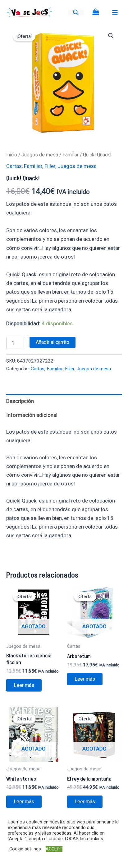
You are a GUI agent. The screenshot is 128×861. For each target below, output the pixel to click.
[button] (111, 35)
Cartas (14, 166)
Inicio (11, 155)
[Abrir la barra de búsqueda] (76, 12)
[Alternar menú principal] (115, 12)
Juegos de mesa (39, 155)
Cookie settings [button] (25, 849)
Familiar (70, 155)
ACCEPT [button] (54, 849)
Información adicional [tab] (31, 415)
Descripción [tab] (20, 401)
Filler (49, 166)
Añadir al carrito (52, 342)
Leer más (24, 685)
